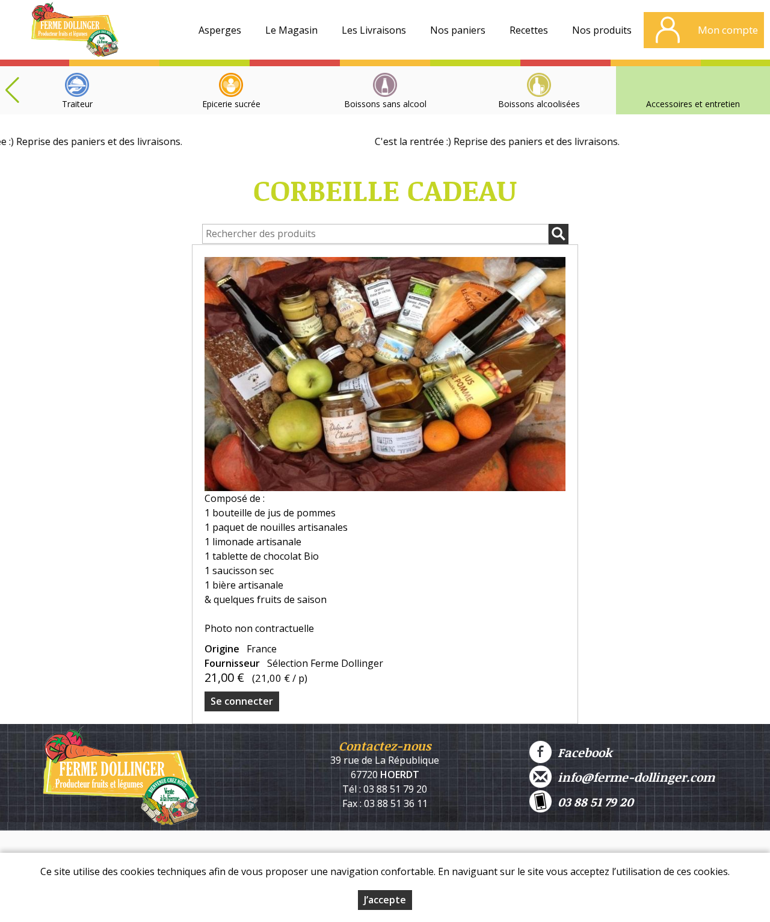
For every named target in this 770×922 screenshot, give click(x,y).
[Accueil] (74, 33)
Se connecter (242, 701)
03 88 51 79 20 (592, 801)
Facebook (582, 752)
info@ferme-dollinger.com (633, 777)
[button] (12, 90)
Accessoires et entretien (693, 104)
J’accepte (385, 899)
